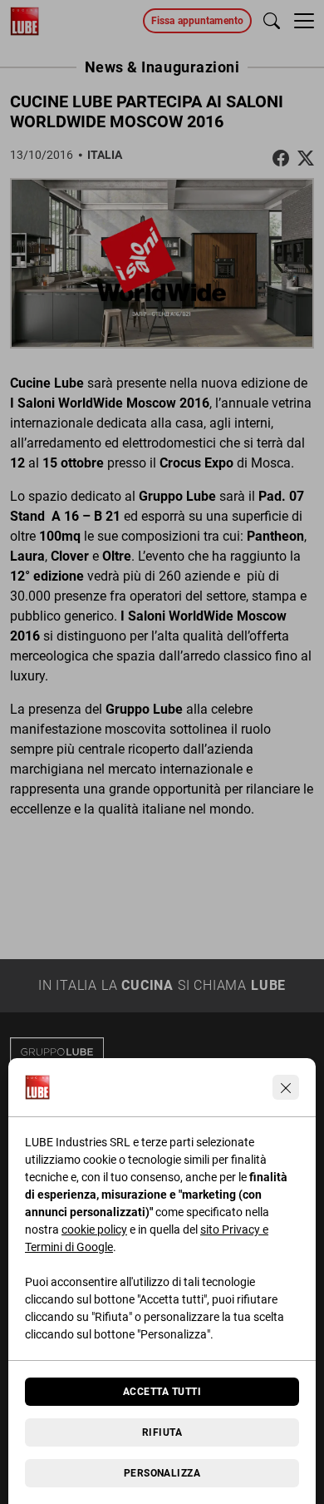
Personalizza (162, 1473)
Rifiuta (162, 1432)
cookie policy (94, 1229)
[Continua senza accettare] (285, 1087)
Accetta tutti (162, 1392)
